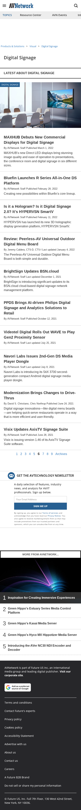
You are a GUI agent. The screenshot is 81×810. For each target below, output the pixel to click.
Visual (33, 46)
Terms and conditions (18, 702)
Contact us (11, 760)
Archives (61, 454)
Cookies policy (13, 727)
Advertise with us (15, 744)
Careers (9, 769)
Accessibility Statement (19, 736)
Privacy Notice (54, 515)
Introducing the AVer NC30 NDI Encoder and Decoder (39, 647)
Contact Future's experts (20, 711)
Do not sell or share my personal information (33, 785)
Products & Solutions (12, 46)
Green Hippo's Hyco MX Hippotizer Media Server (42, 634)
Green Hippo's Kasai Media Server (32, 623)
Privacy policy (13, 719)
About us (10, 752)
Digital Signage (49, 46)
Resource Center (30, 15)
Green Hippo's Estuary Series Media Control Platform (39, 610)
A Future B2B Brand (17, 777)
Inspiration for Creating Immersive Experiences (41, 597)
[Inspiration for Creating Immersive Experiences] (40, 580)
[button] (4, 5)
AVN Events (59, 15)
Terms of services (50, 513)
